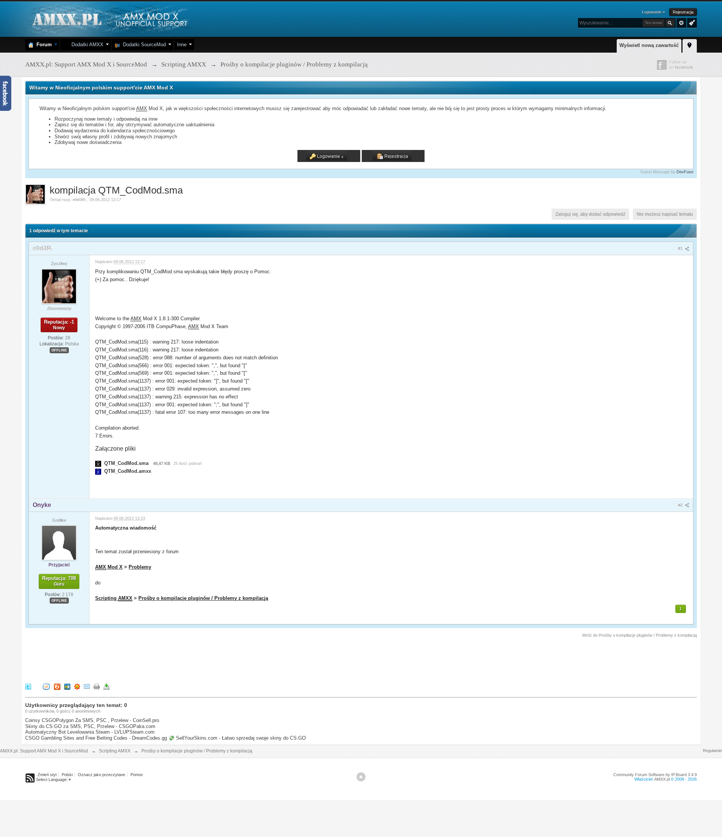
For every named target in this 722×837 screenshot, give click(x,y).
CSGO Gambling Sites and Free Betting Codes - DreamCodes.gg (96, 738)
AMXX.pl (662, 779)
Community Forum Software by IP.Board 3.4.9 (655, 774)
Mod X (109, 567)
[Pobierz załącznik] (98, 463)
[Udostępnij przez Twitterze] (28, 686)
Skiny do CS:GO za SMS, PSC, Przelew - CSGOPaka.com (90, 726)
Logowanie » (653, 12)
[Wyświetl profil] (59, 286)
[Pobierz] (106, 686)
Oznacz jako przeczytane (101, 774)
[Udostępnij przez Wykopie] (46, 686)
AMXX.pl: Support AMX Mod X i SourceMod (44, 751)
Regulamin (712, 750)
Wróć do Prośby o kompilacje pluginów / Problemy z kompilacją (639, 635)
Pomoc (136, 774)
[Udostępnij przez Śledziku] (67, 686)
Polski (67, 774)
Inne (182, 44)
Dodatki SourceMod (143, 44)
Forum (42, 44)
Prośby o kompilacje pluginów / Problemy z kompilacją (203, 598)
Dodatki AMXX (85, 44)
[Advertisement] (162, 659)
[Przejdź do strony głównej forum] (109, 18)
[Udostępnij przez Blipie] (57, 686)
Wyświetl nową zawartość (649, 45)
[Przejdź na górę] (361, 776)
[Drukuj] (97, 686)
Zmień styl (47, 774)
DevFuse (684, 172)
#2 (681, 505)
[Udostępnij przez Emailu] (87, 686)
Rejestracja (683, 12)
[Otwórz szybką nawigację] (690, 44)
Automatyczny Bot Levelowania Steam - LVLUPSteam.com (90, 732)
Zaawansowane (681, 23)
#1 (681, 248)
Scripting (113, 598)
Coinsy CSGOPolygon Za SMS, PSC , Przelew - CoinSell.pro (92, 720)
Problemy (140, 567)
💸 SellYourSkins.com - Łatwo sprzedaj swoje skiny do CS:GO (237, 738)
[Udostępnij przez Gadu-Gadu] (77, 686)
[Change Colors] (691, 22)
